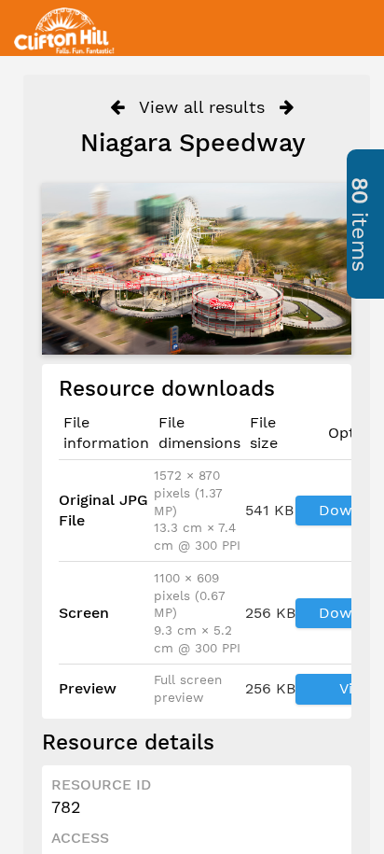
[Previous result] (117, 107)
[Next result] (286, 107)
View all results (202, 107)
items (360, 224)
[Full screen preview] (196, 269)
